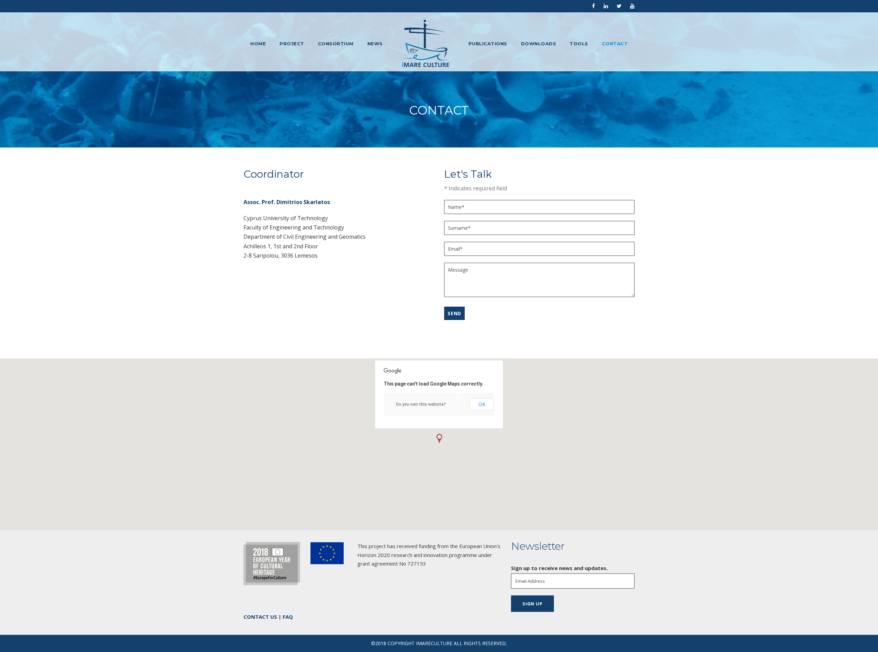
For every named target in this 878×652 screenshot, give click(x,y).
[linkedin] (606, 5)
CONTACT (615, 43)
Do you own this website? (421, 404)
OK (481, 404)
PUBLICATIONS (487, 43)
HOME (258, 43)
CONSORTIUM (336, 43)
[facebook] (593, 5)
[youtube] (632, 5)
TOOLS (579, 43)
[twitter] (619, 5)
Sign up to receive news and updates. (559, 568)
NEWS (375, 43)
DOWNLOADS (538, 43)
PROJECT (292, 43)
